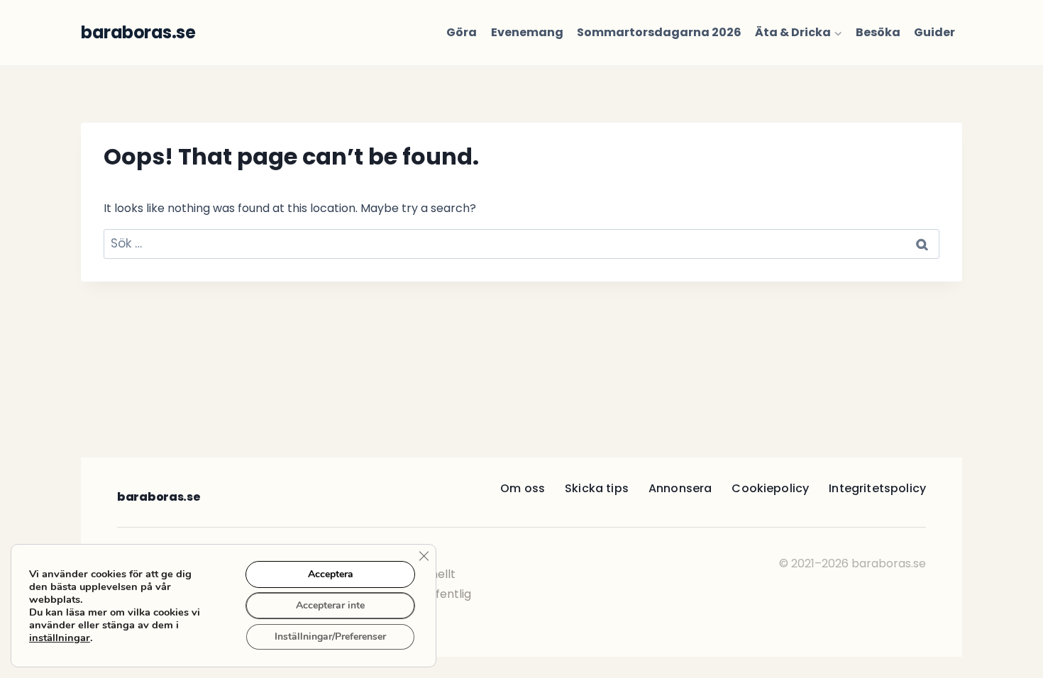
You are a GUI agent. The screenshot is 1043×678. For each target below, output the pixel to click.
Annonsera (680, 488)
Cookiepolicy (770, 488)
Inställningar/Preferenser (330, 636)
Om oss (522, 488)
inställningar (59, 637)
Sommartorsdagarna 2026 (659, 32)
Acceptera (330, 574)
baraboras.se (158, 497)
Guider (934, 32)
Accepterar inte (330, 605)
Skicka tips (597, 488)
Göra (461, 32)
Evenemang (527, 32)
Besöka (878, 32)
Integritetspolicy (877, 488)
